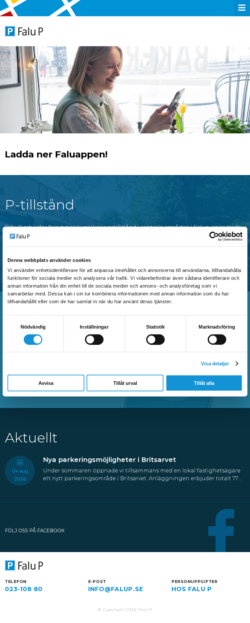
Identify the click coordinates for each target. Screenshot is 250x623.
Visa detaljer (215, 363)
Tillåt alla (204, 383)
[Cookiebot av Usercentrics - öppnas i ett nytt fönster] (214, 236)
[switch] (94, 339)
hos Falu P (192, 589)
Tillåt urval (125, 383)
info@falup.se (116, 589)
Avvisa (45, 383)
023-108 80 (24, 589)
